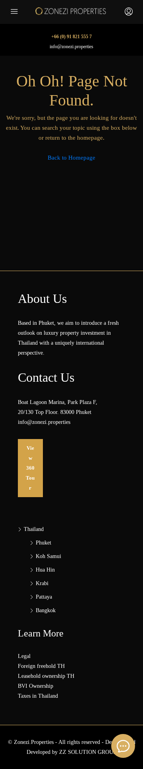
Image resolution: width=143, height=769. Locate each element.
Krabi (42, 583)
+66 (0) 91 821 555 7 (71, 36)
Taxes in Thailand (38, 696)
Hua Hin (45, 570)
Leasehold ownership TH (46, 676)
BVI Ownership (35, 686)
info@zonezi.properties (71, 46)
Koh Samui (48, 556)
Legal (24, 656)
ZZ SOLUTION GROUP (87, 752)
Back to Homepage (71, 157)
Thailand (34, 529)
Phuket (43, 543)
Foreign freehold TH (41, 666)
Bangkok (46, 610)
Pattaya (44, 597)
